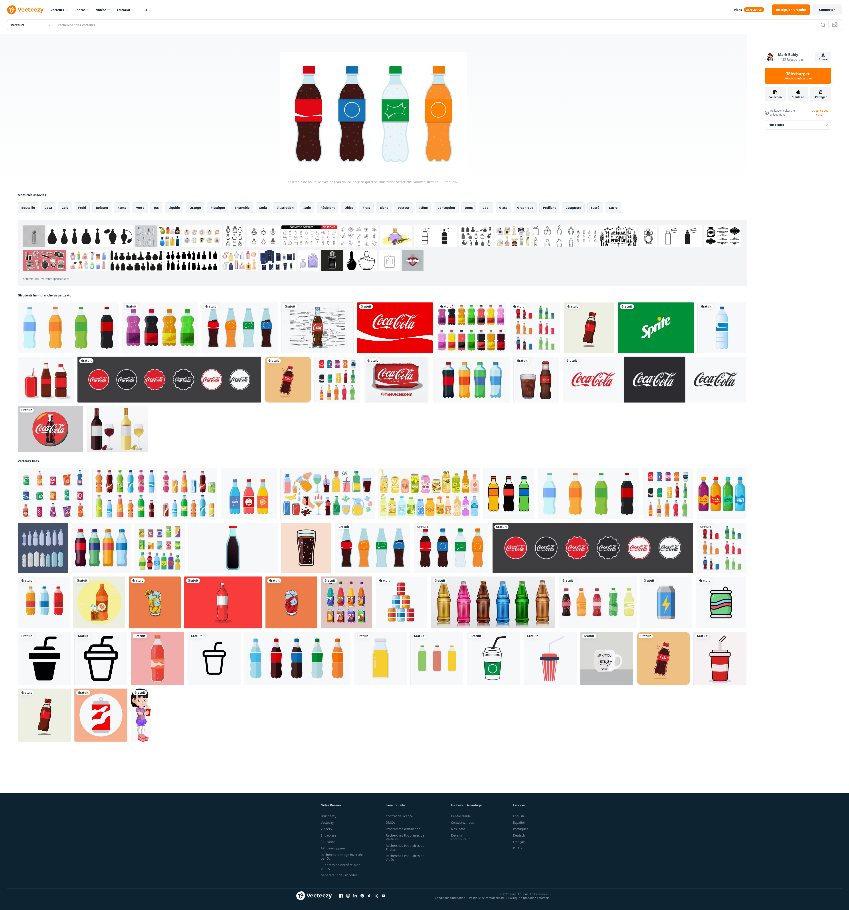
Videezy (326, 829)
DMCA (390, 822)
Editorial (123, 10)
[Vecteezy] (25, 9)
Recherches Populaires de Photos (405, 847)
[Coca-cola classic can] (396, 380)
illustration (285, 207)
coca (48, 207)
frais (366, 207)
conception (446, 207)
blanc (384, 207)
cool (486, 207)
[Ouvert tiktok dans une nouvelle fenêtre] (369, 896)
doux (469, 207)
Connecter (827, 10)
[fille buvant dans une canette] (141, 715)
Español (519, 822)
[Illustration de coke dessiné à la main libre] (317, 327)
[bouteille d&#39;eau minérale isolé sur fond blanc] (721, 327)
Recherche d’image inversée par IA (342, 857)
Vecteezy (327, 822)
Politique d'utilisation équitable (528, 898)
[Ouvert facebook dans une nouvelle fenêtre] (341, 896)
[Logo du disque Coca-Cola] (50, 429)
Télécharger (798, 75)
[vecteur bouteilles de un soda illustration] (508, 493)
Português (520, 829)
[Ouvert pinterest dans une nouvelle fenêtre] (362, 896)
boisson (102, 207)
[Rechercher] (823, 25)
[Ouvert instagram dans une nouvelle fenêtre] (348, 896)
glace (503, 207)
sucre (613, 207)
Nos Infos (458, 829)
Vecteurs (57, 10)
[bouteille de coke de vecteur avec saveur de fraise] (157, 658)
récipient (328, 207)
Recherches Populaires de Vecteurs (405, 837)
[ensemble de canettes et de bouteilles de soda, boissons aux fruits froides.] (346, 602)
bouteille (28, 207)
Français (519, 842)
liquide (174, 207)
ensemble (242, 207)
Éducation (328, 842)
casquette (573, 207)
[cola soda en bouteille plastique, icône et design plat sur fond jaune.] (288, 380)
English (518, 816)
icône (423, 207)
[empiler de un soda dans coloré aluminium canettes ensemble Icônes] (401, 602)
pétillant (549, 207)
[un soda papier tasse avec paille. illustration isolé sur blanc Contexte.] (550, 658)
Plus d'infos (776, 125)
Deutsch (519, 835)
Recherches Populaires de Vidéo (405, 858)
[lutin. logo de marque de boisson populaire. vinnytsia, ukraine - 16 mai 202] (656, 327)
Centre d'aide (461, 816)
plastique (218, 207)
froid (82, 207)
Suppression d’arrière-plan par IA (340, 867)
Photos (80, 10)
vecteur (404, 207)
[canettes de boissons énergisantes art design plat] (666, 602)
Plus (144, 10)
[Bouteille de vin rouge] (117, 429)
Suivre (823, 59)
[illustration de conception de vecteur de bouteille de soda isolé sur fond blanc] (160, 327)
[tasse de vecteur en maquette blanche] (606, 658)
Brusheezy (328, 816)
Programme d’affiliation (403, 829)
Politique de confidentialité (487, 898)
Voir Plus (413, 260)
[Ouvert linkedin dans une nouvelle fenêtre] (355, 896)
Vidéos (101, 10)
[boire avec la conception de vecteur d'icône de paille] (493, 658)
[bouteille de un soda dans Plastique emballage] (44, 602)
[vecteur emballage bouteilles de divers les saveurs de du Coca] (598, 602)
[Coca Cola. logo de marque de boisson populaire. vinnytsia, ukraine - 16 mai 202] (395, 327)
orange (195, 207)
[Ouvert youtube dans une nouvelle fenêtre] (383, 896)
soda (263, 207)
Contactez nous (462, 822)
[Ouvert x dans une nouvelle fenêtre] (376, 896)
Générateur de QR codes (339, 875)
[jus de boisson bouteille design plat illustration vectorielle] (380, 658)
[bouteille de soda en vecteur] (223, 602)
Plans (738, 10)
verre (140, 207)
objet (348, 207)
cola (65, 207)
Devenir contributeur (460, 837)
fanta (122, 207)
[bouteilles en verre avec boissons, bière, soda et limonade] (493, 602)
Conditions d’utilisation (450, 898)
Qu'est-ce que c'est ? (819, 112)
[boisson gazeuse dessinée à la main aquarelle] (536, 380)
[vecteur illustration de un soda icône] (100, 715)
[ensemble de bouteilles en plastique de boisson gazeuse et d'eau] (43, 548)
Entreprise (328, 835)
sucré (595, 207)
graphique (525, 207)
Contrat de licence (399, 816)
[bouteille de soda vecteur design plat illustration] (589, 327)
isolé (307, 207)
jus (156, 207)
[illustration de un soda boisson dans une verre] (306, 548)
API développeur (333, 848)
